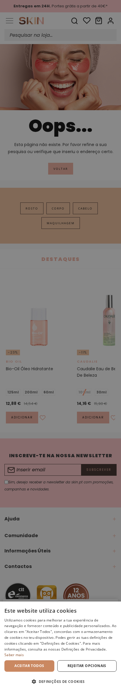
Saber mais (14, 654)
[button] (60, 681)
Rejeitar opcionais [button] (87, 665)
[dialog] (60, 646)
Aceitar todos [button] (29, 665)
